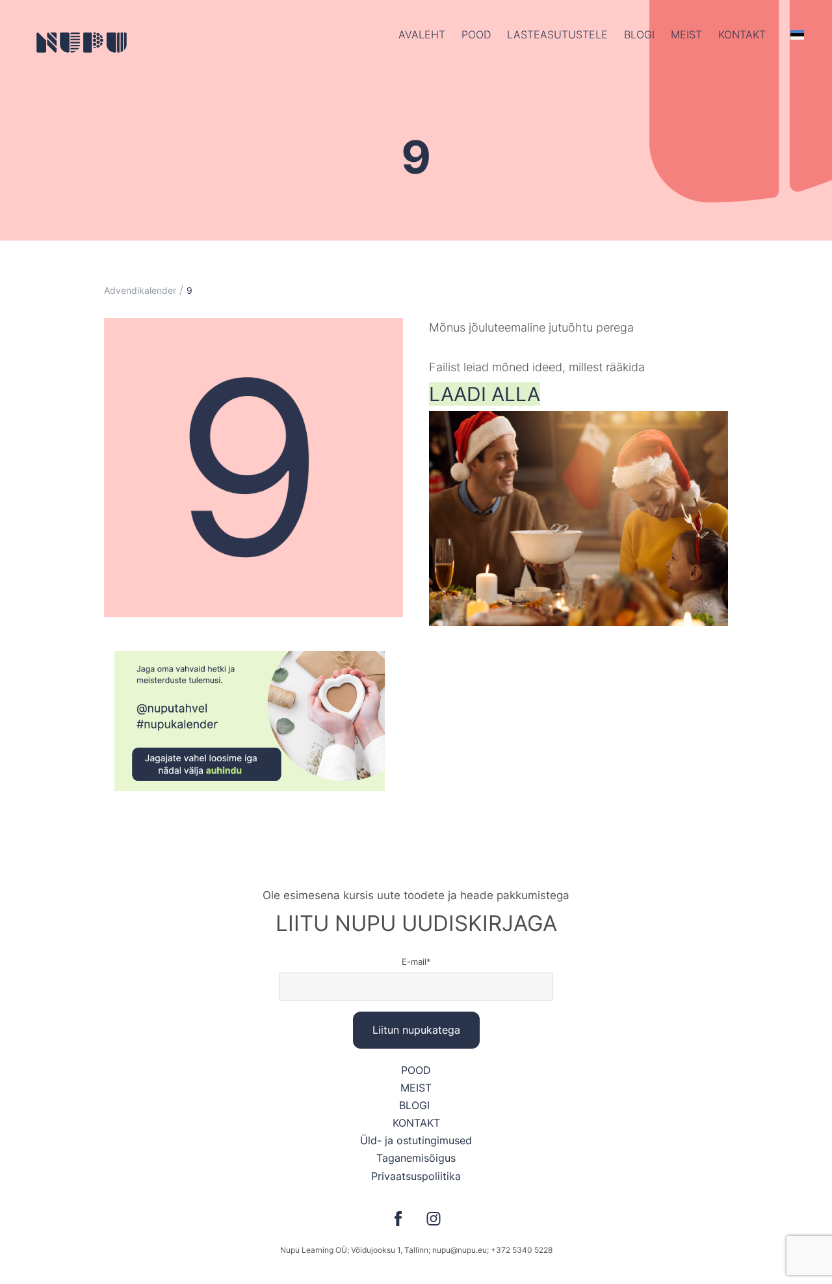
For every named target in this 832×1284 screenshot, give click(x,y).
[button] (797, 34)
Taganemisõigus (416, 1157)
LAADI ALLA (484, 394)
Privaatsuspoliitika (416, 1176)
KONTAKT (416, 1122)
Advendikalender (140, 290)
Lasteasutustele (557, 34)
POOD (476, 34)
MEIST (416, 1087)
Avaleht (421, 34)
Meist (686, 34)
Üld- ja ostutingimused (416, 1140)
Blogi (639, 34)
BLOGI (416, 1105)
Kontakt (742, 34)
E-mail (414, 961)
